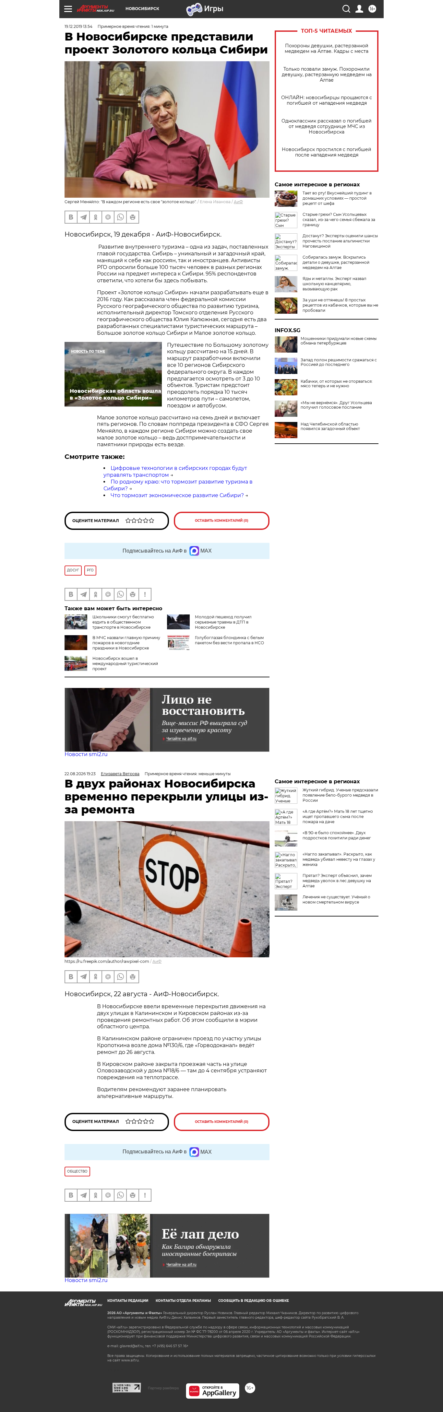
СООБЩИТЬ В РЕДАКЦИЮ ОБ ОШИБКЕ (253, 1301)
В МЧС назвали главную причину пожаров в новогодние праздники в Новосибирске (126, 642)
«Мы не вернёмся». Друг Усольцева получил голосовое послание (336, 405)
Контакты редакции (127, 1301)
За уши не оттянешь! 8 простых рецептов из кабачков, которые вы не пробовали (340, 305)
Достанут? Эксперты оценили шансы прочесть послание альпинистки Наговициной (340, 241)
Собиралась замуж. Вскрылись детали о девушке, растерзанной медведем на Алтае (336, 262)
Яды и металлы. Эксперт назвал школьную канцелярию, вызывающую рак (334, 283)
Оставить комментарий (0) (221, 521)
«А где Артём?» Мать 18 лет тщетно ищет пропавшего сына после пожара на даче (338, 816)
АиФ (238, 201)
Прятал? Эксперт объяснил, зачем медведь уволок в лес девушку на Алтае (337, 880)
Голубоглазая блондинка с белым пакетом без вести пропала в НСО (229, 640)
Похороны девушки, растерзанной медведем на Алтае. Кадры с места (326, 48)
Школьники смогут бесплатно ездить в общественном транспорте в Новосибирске (123, 622)
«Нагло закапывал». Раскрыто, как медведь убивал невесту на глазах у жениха (339, 859)
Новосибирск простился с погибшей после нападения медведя (326, 152)
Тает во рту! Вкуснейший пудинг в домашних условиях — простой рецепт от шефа (337, 198)
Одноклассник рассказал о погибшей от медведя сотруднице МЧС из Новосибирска (326, 126)
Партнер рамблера (163, 1388)
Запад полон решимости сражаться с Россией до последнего (339, 362)
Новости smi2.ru (86, 754)
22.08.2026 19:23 (80, 773)
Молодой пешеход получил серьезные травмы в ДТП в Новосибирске (223, 622)
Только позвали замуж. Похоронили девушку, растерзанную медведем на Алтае (327, 74)
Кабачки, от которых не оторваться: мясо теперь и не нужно (337, 383)
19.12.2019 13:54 (78, 26)
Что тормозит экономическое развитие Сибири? (177, 495)
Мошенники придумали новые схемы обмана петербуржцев (339, 340)
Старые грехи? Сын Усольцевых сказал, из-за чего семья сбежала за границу (339, 219)
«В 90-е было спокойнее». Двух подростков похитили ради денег (337, 835)
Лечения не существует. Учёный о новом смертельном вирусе (336, 899)
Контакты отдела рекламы (183, 1301)
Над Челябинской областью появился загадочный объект (330, 426)
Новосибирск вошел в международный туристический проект (125, 663)
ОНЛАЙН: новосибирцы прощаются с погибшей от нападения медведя (326, 100)
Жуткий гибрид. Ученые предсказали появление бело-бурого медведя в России (340, 795)
